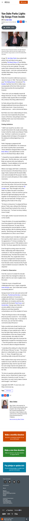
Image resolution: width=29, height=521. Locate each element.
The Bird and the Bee (14, 295)
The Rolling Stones (9, 82)
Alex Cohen (9, 20)
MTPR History (6, 492)
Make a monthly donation (14, 435)
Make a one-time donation (14, 450)
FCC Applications (7, 500)
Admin (4, 495)
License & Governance (8, 498)
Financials (5, 499)
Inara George (5, 287)
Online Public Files (7, 501)
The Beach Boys (12, 62)
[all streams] (27, 519)
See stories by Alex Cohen (17, 419)
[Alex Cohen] (4, 404)
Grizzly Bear (4, 305)
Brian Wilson (5, 151)
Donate (24, 2)
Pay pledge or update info (14, 465)
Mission (5, 490)
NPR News (8, 390)
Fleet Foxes (18, 303)
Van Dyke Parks (12, 58)
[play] (2, 519)
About (4, 488)
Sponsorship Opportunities (9, 493)
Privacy (4, 494)
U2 (18, 62)
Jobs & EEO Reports (7, 503)
